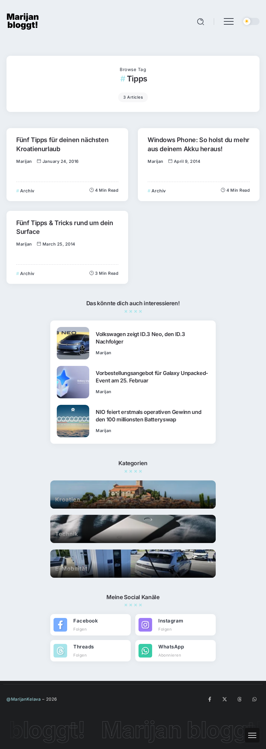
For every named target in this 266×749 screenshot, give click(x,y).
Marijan (24, 161)
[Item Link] (73, 343)
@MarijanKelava (23, 699)
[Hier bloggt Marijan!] (22, 21)
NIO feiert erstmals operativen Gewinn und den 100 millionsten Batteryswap (148, 416)
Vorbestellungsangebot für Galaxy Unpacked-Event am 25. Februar (152, 377)
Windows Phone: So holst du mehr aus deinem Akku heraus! (198, 144)
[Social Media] (90, 624)
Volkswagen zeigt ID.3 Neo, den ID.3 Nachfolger (140, 338)
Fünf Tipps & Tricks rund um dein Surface (64, 227)
